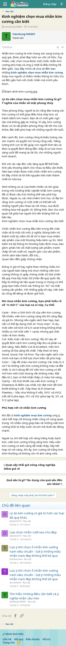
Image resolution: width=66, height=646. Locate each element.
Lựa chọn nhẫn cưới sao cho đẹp (33, 532)
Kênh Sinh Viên (14, 634)
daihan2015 (16, 521)
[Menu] (5, 4)
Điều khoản (33, 639)
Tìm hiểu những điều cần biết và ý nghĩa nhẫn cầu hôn (34, 596)
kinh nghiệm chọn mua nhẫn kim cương (37, 72)
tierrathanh (15, 582)
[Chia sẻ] (57, 47)
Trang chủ (9, 642)
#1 (62, 47)
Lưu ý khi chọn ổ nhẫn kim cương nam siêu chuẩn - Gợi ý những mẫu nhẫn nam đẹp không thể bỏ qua (35, 551)
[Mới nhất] (61, 4)
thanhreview (16, 559)
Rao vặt (27, 521)
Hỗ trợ (46, 639)
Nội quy (18, 639)
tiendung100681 (14, 26)
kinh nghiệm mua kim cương (33, 415)
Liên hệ (7, 639)
